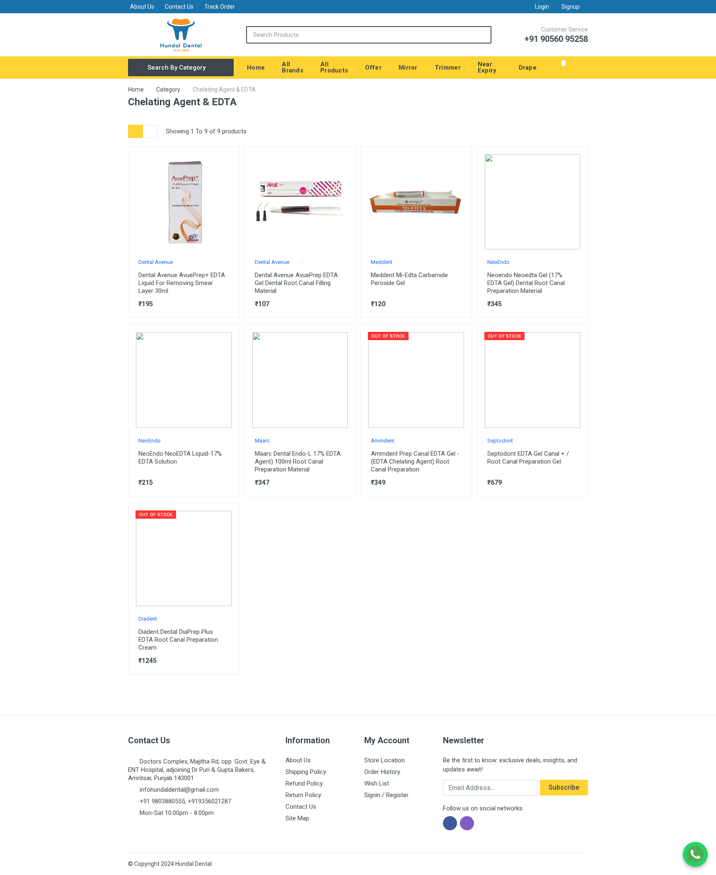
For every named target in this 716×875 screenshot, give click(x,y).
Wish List (376, 783)
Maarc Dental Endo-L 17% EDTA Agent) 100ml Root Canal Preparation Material (298, 461)
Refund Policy (304, 783)
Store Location (384, 760)
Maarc (262, 441)
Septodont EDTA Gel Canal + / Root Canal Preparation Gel (528, 457)
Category (168, 89)
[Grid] (135, 131)
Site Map (297, 818)
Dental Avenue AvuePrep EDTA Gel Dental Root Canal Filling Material (296, 283)
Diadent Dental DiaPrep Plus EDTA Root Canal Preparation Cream (178, 639)
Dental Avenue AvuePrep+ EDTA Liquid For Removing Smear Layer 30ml (181, 283)
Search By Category (177, 67)
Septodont (500, 441)
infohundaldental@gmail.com (179, 789)
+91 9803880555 (162, 801)
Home (136, 89)
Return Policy (303, 795)
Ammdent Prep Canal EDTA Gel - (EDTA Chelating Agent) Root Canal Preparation (415, 461)
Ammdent (382, 441)
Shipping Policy (305, 772)
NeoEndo (498, 262)
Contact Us (179, 7)
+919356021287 (209, 801)
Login (542, 6)
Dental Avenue (155, 262)
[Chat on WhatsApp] (695, 854)
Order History (382, 772)
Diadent (147, 619)
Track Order (219, 7)
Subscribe (564, 787)
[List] (150, 131)
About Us (142, 7)
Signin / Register (386, 795)
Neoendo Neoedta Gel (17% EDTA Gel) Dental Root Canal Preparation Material (526, 283)
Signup (570, 6)
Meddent (381, 262)
